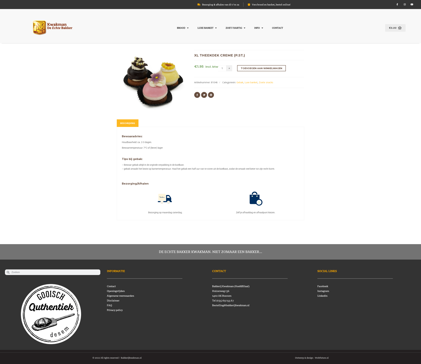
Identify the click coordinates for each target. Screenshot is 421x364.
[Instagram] (404, 4)
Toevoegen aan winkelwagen (261, 68)
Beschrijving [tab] (127, 123)
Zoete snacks (266, 82)
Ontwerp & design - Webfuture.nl (312, 357)
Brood (181, 27)
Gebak (239, 82)
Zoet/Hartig (234, 27)
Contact (277, 27)
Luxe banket (205, 27)
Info (257, 27)
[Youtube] (412, 4)
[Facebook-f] (397, 4)
